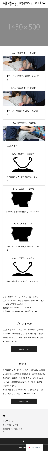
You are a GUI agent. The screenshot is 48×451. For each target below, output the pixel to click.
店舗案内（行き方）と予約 (12, 430)
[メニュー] (44, 4)
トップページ (8, 421)
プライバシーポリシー (11, 425)
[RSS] (23, 441)
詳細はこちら (24, 349)
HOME (4, 416)
